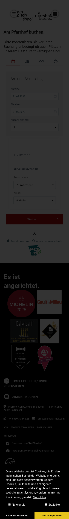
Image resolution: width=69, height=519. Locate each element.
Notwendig (18, 504)
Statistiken (54, 504)
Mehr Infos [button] (39, 497)
